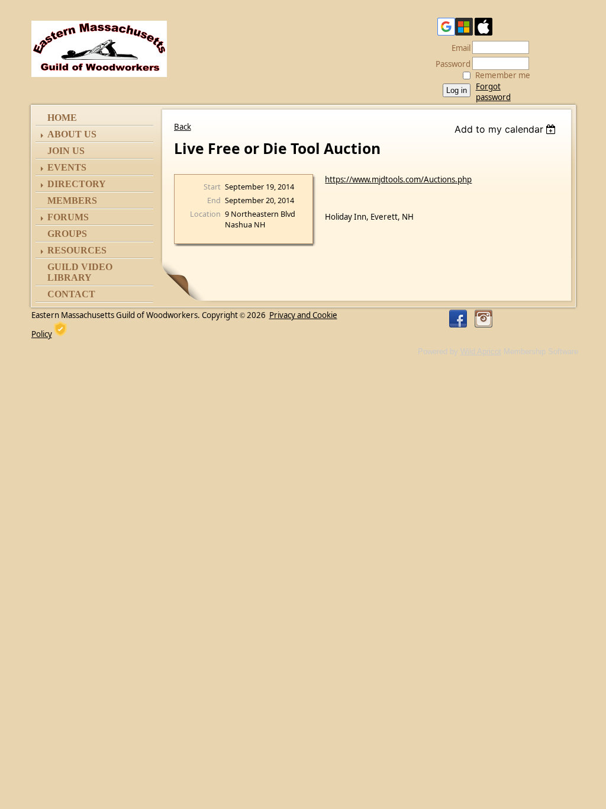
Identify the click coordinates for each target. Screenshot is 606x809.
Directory (76, 184)
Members (72, 200)
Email (458, 48)
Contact (71, 294)
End (214, 200)
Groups (67, 234)
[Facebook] (458, 319)
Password (450, 64)
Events (66, 167)
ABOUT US (71, 134)
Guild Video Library (79, 272)
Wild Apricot (480, 351)
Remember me (502, 75)
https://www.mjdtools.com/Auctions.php (398, 179)
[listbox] (506, 129)
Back (182, 126)
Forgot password (493, 91)
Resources (77, 250)
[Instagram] (483, 319)
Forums (68, 217)
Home (62, 118)
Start (212, 186)
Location (205, 213)
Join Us (66, 151)
